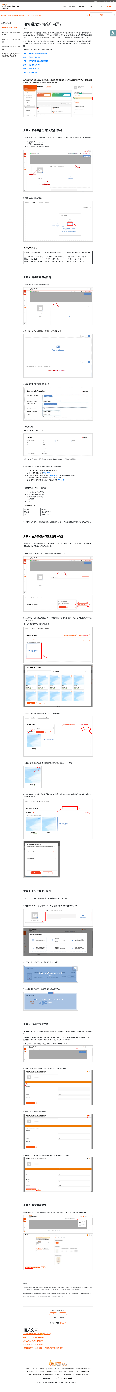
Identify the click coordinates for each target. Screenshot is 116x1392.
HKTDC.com (28, 1369)
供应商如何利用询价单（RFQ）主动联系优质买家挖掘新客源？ (43, 1348)
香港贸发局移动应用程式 (52, 1369)
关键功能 (82, 6)
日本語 (60, 1371)
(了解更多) (46, 473)
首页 (65, 6)
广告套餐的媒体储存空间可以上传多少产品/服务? (11, 55)
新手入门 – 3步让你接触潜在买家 (34, 1337)
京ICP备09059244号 (66, 1374)
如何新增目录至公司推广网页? (11, 48)
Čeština (82, 1371)
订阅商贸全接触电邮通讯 (67, 1369)
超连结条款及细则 (48, 1374)
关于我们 (35, 1369)
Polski (87, 1371)
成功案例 (72, 6)
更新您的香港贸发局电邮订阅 (83, 1369)
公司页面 (38, 15)
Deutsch (29, 1371)
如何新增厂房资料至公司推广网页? (11, 34)
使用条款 (30, 1374)
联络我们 (110, 6)
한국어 (65, 1371)
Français (42, 1371)
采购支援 (3, 15)
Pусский (71, 1371)
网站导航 (57, 1374)
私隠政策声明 (38, 1374)
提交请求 (63, 1323)
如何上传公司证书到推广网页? (11, 41)
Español (36, 1371)
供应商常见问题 (30, 15)
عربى (76, 1371)
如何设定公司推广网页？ (10, 27)
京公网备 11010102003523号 (80, 1374)
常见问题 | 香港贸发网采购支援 (16, 15)
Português (54, 1371)
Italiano (48, 1371)
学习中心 (91, 6)
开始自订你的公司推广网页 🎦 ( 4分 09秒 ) (37, 1334)
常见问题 (100, 6)
